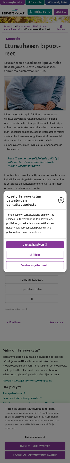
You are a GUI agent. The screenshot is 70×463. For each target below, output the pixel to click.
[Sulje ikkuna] (61, 200)
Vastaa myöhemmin (35, 265)
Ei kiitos (34, 254)
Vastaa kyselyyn (33, 244)
